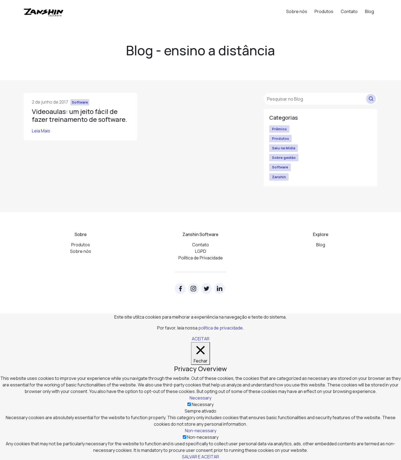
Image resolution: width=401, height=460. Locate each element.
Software (280, 167)
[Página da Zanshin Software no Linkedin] (219, 288)
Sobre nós (296, 11)
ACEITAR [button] (201, 339)
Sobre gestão (284, 157)
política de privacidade (220, 328)
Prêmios (279, 128)
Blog (369, 11)
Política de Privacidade (200, 258)
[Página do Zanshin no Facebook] (180, 288)
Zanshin (279, 176)
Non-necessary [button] (200, 431)
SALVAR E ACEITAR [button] (200, 457)
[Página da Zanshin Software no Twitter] (206, 288)
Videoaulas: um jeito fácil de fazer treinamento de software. (79, 115)
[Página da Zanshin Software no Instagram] (193, 288)
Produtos (324, 11)
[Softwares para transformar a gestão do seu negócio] (44, 9)
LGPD (200, 251)
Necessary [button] (200, 398)
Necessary (203, 404)
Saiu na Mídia (283, 148)
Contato (349, 11)
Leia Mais (41, 131)
